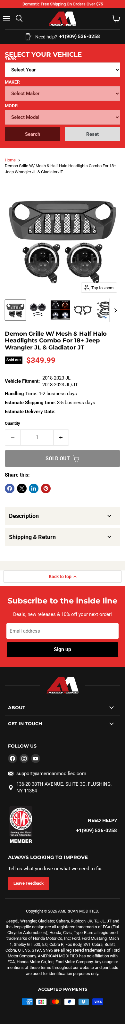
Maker (12, 82)
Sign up (62, 649)
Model (12, 105)
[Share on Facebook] (9, 488)
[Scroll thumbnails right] (114, 310)
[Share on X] (22, 488)
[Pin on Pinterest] (46, 488)
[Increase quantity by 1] (61, 438)
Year (10, 58)
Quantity (12, 423)
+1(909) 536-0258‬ (96, 830)
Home (10, 160)
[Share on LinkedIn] (33, 488)
